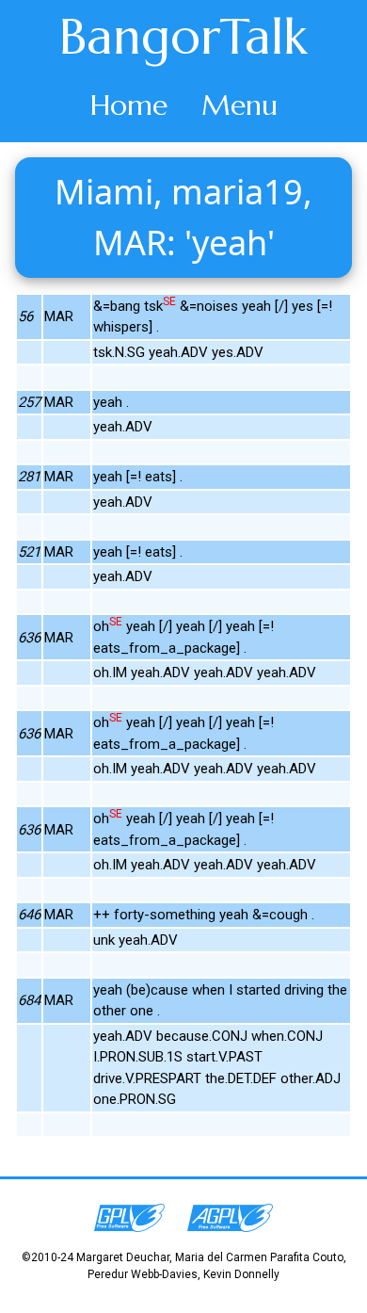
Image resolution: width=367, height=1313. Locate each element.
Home (129, 105)
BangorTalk (183, 37)
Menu (239, 105)
